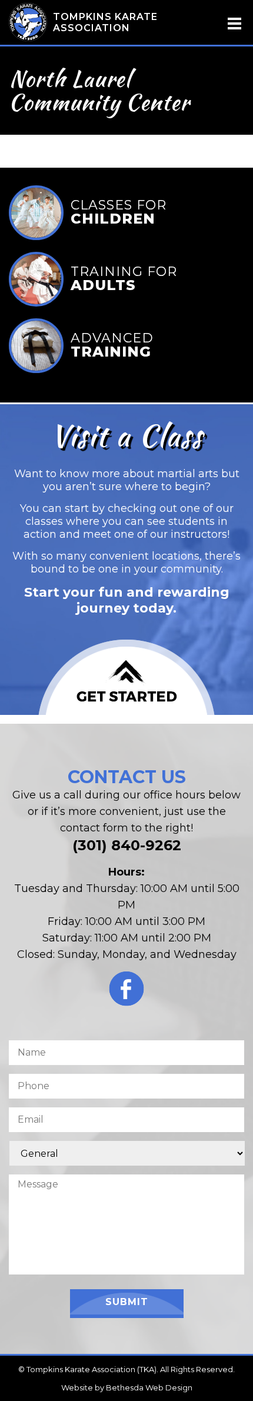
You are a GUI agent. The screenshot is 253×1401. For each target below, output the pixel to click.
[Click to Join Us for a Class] (126, 677)
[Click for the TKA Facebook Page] (126, 991)
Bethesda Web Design (149, 1387)
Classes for (119, 213)
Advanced (112, 346)
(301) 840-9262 (126, 845)
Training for (124, 280)
